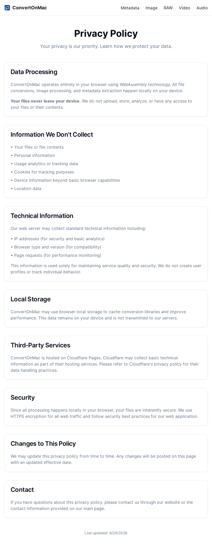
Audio (202, 7)
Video (184, 7)
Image (151, 7)
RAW (168, 7)
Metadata (130, 7)
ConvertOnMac (29, 7)
